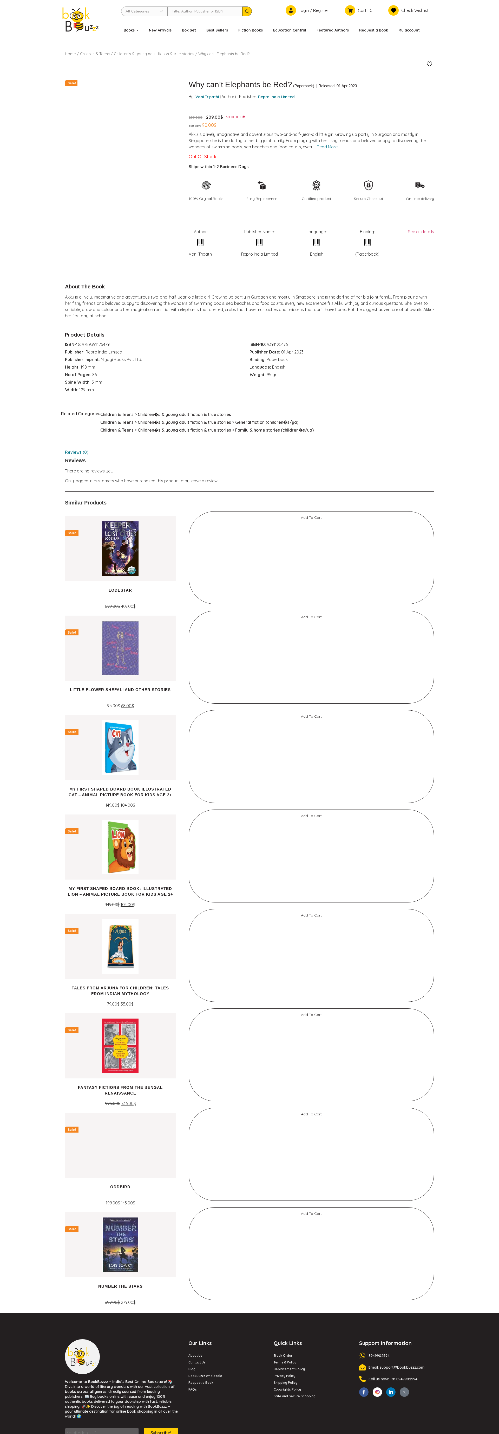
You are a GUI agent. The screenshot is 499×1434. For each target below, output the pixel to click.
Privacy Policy (285, 1376)
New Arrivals (160, 30)
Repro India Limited (276, 96)
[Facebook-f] (364, 1392)
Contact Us (197, 1362)
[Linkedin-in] (391, 1392)
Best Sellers (217, 30)
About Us (195, 1355)
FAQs (192, 1389)
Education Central (289, 30)
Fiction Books (250, 30)
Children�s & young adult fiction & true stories (184, 414)
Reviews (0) (76, 452)
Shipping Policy (285, 1383)
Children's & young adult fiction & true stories (154, 53)
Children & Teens (95, 53)
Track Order (283, 1355)
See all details (421, 231)
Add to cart (311, 517)
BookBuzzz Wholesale (205, 1376)
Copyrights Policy (287, 1389)
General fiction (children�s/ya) (266, 422)
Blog (191, 1369)
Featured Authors (333, 30)
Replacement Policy (289, 1369)
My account (409, 30)
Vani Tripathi (207, 96)
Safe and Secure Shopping (295, 1396)
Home (70, 53)
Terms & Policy (285, 1362)
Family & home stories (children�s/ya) (274, 430)
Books (129, 30)
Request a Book (373, 30)
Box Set (189, 30)
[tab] (249, 452)
